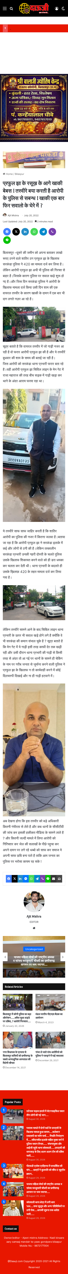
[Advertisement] (34, 54)
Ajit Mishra (13, 215)
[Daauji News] (34, 8)
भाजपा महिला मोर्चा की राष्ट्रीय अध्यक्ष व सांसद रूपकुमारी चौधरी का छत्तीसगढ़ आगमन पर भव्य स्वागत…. (34, 961)
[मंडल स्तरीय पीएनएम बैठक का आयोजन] (50, 1002)
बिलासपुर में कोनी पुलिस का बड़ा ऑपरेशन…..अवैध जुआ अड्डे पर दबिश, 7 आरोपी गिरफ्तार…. (17, 1018)
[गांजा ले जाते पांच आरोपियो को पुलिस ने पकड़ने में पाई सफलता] (50, 1040)
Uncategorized (34, 949)
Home (9, 173)
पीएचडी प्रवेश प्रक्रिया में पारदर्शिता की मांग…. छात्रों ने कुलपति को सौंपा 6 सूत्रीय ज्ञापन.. (45, 1170)
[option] (34, 957)
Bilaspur (19, 173)
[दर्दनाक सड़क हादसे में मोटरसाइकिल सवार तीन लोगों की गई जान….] (13, 1116)
